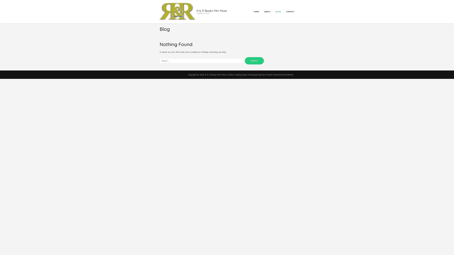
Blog (278, 12)
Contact (290, 12)
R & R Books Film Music (211, 11)
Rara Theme (267, 74)
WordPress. (289, 74)
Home (256, 12)
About (267, 12)
